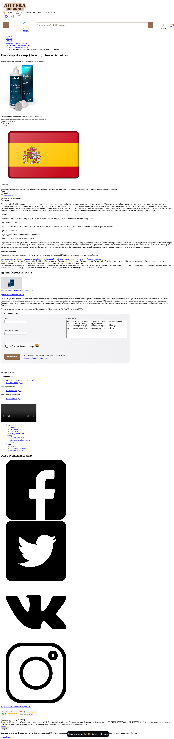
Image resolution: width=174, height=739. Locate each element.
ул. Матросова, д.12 (13, 391)
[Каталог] (6, 25)
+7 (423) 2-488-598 (8, 707)
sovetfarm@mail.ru (23, 707)
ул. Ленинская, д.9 (13, 399)
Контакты (50, 12)
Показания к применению (26, 259)
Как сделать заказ (17, 438)
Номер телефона (11, 330)
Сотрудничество (17, 434)
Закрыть (5, 729)
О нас (12, 427)
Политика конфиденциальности (74, 724)
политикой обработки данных (36, 358)
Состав (12, 259)
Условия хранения (93, 259)
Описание (5, 259)
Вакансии (14, 429)
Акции (10, 12)
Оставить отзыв (27, 12)
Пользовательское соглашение (48, 724)
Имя (6, 318)
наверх (4, 726)
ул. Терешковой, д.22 (14, 383)
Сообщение (71, 318)
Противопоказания (45, 259)
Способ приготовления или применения (69, 259)
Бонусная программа (18, 448)
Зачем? (95, 734)
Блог (40, 12)
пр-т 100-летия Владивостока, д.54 (20, 380)
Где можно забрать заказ (20, 440)
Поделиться (8, 196)
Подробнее (5, 737)
